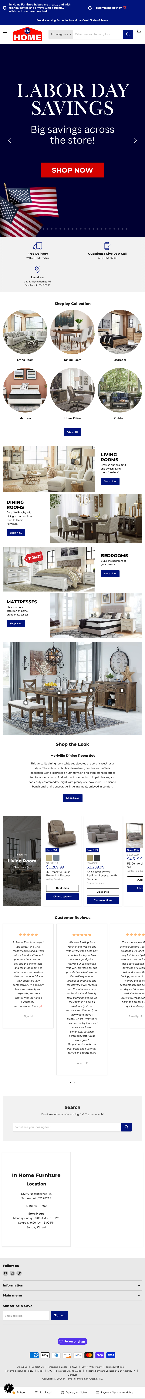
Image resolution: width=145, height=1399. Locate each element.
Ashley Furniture (54, 738)
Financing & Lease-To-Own (62, 1226)
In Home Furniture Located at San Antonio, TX (110, 1230)
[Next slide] (134, 70)
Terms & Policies (115, 1226)
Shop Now (72, 657)
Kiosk (40, 1230)
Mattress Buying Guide (68, 1230)
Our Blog (73, 1234)
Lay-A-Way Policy (92, 1226)
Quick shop (62, 748)
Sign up (59, 1175)
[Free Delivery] (38, 111)
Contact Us (38, 1226)
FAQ (49, 1230)
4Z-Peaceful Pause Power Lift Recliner (58, 733)
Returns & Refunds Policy (19, 1230)
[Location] (38, 136)
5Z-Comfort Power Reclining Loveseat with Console (102, 735)
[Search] (128, 34)
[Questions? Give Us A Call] (107, 111)
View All (72, 292)
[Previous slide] (10, 70)
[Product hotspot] (91, 550)
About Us (22, 1226)
